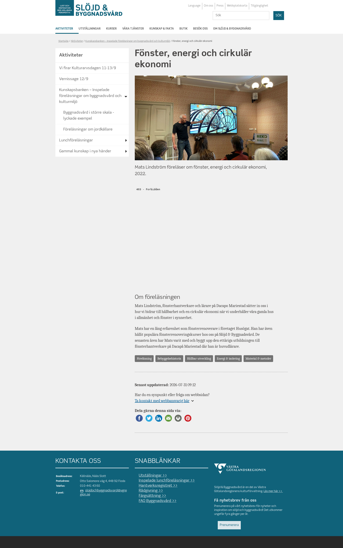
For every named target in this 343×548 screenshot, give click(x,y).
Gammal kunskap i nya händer (85, 151)
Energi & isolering (228, 358)
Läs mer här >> (273, 491)
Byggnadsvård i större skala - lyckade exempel (88, 116)
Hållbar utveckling (199, 358)
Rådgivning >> (151, 491)
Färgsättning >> (152, 496)
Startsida (63, 41)
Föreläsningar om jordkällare (88, 129)
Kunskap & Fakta (161, 28)
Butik (183, 28)
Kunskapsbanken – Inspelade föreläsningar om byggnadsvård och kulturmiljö (127, 41)
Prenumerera (229, 525)
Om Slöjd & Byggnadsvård (232, 28)
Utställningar (90, 28)
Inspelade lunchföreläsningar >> (167, 481)
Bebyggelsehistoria (169, 358)
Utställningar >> (153, 476)
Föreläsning (144, 358)
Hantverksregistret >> (158, 486)
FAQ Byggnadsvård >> (157, 501)
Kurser (111, 28)
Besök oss (200, 28)
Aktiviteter (64, 28)
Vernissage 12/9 (73, 79)
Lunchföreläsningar (76, 140)
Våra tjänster (133, 28)
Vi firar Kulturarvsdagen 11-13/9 (87, 68)
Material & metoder (258, 358)
